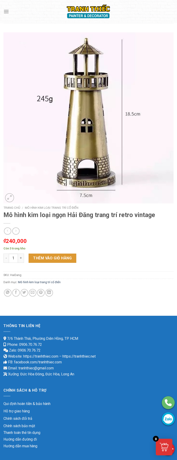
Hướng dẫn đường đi (20, 439)
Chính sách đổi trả (17, 418)
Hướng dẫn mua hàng (20, 446)
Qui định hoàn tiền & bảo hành (26, 404)
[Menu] (6, 11)
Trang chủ (11, 207)
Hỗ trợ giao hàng (16, 411)
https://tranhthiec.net (79, 356)
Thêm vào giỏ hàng (52, 258)
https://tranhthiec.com (40, 356)
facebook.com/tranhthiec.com (38, 362)
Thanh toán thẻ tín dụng (21, 432)
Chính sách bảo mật (19, 426)
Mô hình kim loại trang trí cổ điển (51, 207)
